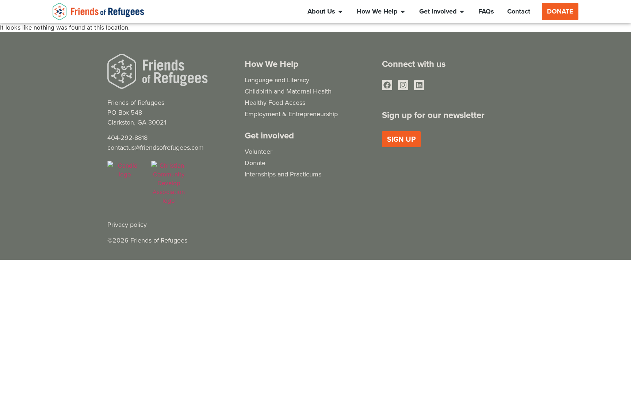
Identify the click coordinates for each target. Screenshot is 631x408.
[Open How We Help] (402, 11)
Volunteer (258, 151)
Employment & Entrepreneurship (291, 113)
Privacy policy (127, 224)
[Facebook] (387, 85)
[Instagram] (403, 85)
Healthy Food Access (275, 102)
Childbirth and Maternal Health (288, 91)
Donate (255, 162)
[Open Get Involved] (462, 11)
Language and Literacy (277, 79)
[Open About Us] (340, 11)
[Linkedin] (419, 85)
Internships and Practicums (283, 174)
